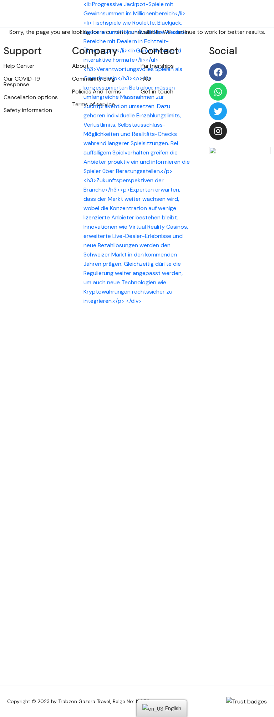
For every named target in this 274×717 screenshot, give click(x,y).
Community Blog (93, 78)
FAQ (146, 78)
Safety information (28, 110)
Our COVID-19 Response (22, 81)
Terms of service (93, 104)
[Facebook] (218, 72)
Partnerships (157, 66)
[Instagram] (218, 131)
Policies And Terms (96, 91)
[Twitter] (218, 111)
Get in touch (157, 91)
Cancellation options (31, 97)
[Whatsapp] (218, 92)
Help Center (19, 66)
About (80, 66)
